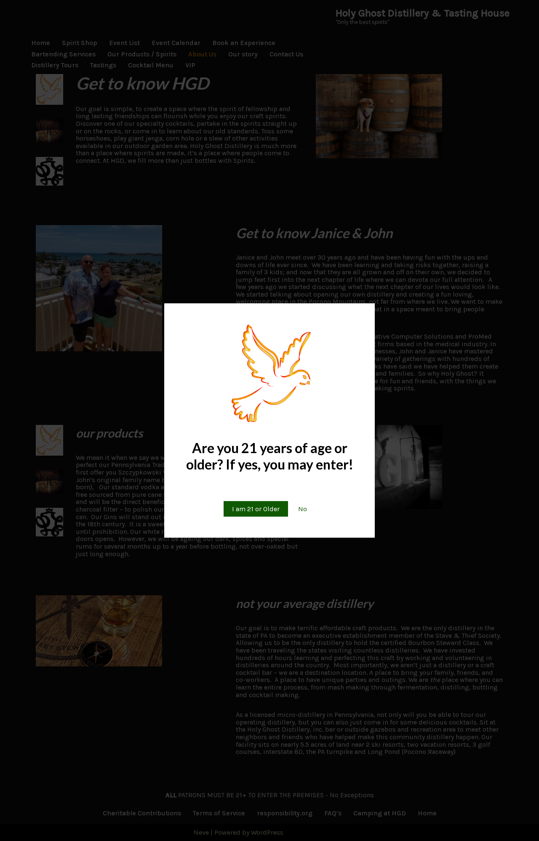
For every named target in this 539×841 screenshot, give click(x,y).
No (302, 509)
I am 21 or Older (256, 509)
